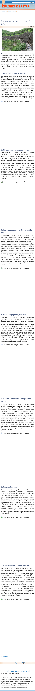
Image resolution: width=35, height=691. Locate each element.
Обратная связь (13, 671)
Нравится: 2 (19, 663)
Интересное (12, 11)
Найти (31, 2)
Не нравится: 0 (28, 663)
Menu (3, 3)
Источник (4, 656)
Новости (4, 11)
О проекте (25, 671)
